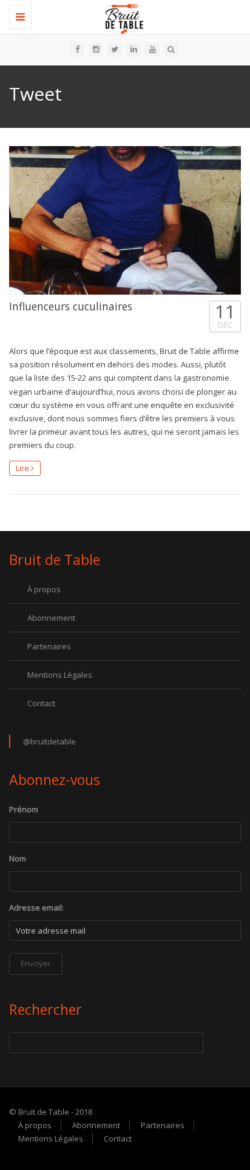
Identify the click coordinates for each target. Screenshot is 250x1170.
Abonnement (51, 617)
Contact (41, 703)
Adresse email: (36, 907)
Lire (23, 468)
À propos (44, 589)
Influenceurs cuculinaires (70, 306)
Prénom (23, 809)
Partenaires (49, 646)
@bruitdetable (49, 741)
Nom (17, 858)
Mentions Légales (59, 674)
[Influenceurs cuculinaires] (125, 220)
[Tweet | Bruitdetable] (122, 15)
